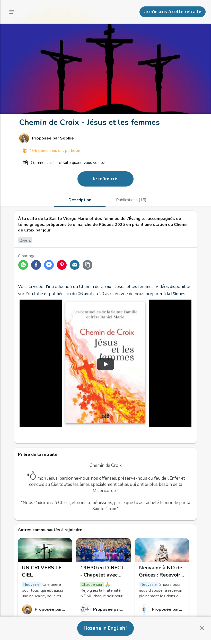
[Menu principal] (12, 12)
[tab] (80, 200)
